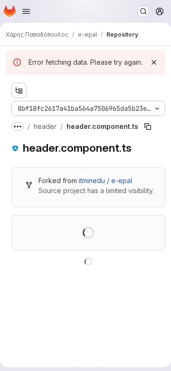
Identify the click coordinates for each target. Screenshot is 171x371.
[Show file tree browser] (19, 90)
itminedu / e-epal (106, 180)
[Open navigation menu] (26, 11)
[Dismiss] (154, 62)
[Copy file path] (147, 126)
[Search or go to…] (143, 11)
